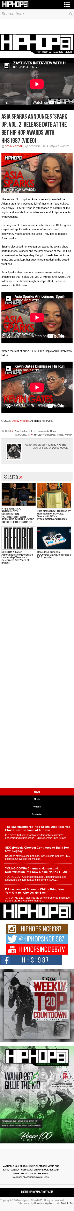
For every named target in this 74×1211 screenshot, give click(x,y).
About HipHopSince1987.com (37, 1192)
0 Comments (61, 146)
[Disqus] (37, 626)
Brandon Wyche (43, 1203)
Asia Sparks (21, 431)
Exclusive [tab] (37, 814)
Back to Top (67, 1203)
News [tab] (37, 792)
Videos (60, 434)
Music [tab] (37, 799)
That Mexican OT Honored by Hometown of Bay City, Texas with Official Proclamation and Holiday (54, 515)
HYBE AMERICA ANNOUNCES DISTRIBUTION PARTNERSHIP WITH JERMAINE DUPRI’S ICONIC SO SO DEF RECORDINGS (17, 515)
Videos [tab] (37, 806)
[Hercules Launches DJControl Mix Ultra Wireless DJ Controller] (54, 537)
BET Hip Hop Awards (38, 431)
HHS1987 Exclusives (44, 434)
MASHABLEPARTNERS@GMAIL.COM (31, 1177)
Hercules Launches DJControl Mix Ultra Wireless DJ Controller (54, 555)
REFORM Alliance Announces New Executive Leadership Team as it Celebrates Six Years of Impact (17, 557)
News (53, 431)
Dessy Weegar (14, 146)
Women (68, 434)
